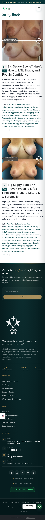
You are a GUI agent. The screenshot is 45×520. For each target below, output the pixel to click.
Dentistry (5, 385)
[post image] (22, 40)
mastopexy (14, 243)
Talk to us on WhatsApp (24, 490)
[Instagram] (17, 473)
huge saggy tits (26, 115)
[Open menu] (38, 8)
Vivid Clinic (10, 104)
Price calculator (8, 419)
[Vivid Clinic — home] (6, 8)
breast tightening (8, 237)
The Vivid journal (8, 422)
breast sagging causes (18, 110)
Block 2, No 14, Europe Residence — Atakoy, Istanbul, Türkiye (24, 442)
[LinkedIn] (33, 473)
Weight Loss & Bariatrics (11, 399)
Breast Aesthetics (23, 104)
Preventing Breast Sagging (11, 121)
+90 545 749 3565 (14, 450)
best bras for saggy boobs (13, 107)
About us (5, 412)
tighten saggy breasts (26, 126)
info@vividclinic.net (15, 457)
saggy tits (14, 126)
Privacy (10, 507)
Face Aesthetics (8, 388)
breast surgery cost (33, 235)
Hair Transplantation (10, 381)
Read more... (6, 130)
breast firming (30, 229)
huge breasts (31, 240)
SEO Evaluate (30, 518)
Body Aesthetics (8, 392)
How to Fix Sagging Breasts (30, 113)
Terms (21, 507)
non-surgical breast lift (26, 243)
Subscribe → (22, 297)
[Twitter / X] (22, 473)
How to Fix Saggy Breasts (11, 115)
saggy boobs (20, 124)
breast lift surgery (23, 232)
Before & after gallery (10, 415)
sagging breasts (27, 121)
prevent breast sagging (32, 118)
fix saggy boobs (13, 113)
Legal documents (8, 426)
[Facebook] (11, 473)
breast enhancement (17, 229)
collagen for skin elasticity (24, 237)
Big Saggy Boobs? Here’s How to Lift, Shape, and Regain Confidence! (22, 70)
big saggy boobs (29, 107)
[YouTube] (28, 473)
